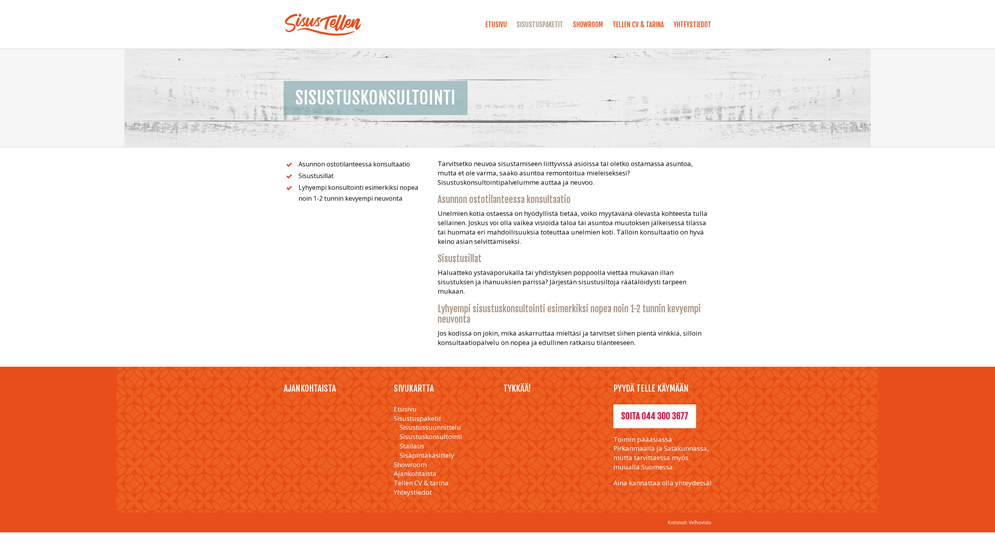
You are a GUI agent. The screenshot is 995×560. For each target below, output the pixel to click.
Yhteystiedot (413, 492)
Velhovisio (700, 522)
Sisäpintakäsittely (427, 455)
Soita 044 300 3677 (654, 416)
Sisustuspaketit (417, 418)
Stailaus (412, 445)
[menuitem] (501, 27)
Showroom (410, 464)
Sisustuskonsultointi (431, 436)
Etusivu (405, 408)
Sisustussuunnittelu (430, 427)
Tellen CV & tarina (421, 482)
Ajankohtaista (415, 473)
